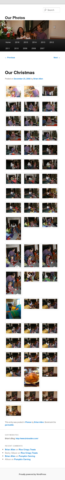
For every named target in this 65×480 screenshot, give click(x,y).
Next (57, 57)
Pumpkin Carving (27, 456)
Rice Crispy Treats (27, 449)
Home (8, 42)
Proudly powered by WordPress (32, 474)
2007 (42, 48)
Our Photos (15, 17)
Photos (28, 422)
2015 (26, 42)
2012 (52, 42)
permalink (9, 424)
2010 (16, 48)
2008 (34, 48)
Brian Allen (38, 78)
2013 (43, 42)
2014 (34, 42)
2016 (17, 42)
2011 (8, 48)
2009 (25, 48)
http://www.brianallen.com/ (27, 438)
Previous (10, 57)
